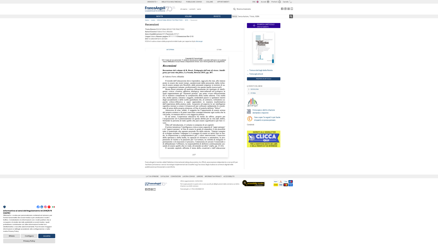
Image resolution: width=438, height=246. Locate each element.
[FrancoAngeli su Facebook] (282, 9)
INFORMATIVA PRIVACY (213, 176)
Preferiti (274, 2)
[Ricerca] (291, 16)
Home (147, 20)
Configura (29, 236)
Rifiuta (11, 236)
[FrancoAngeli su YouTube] (292, 9)
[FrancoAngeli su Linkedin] (285, 9)
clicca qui (199, 41)
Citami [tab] (219, 49)
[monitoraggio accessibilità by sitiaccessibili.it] (253, 181)
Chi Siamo (183, 9)
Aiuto (199, 9)
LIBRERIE (200, 176)
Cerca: (234, 16)
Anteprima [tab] (170, 49)
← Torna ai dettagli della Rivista (259, 70)
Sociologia (255, 89)
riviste (153, 20)
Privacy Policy (29, 241)
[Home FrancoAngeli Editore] (160, 9)
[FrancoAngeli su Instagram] (288, 9)
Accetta (46, 236)
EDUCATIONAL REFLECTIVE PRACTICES (169, 20)
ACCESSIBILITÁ (228, 176)
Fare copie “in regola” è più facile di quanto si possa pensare (267, 118)
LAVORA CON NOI (188, 176)
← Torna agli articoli (255, 74)
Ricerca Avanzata (244, 9)
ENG (254, 2)
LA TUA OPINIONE (152, 176)
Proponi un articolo (263, 79)
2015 (186, 20)
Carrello (286, 2)
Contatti (192, 9)
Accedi (263, 2)
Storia (253, 93)
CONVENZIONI (176, 176)
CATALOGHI (164, 176)
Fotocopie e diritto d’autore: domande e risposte (264, 111)
